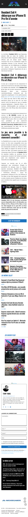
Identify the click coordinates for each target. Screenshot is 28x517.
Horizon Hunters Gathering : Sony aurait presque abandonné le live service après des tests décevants (14, 485)
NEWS (2, 284)
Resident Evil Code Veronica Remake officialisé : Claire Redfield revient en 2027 (12, 305)
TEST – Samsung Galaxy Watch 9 (11, 480)
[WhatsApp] (9, 34)
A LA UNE (3, 308)
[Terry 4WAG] (2, 25)
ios (6, 213)
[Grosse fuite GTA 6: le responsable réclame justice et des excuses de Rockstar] (5, 232)
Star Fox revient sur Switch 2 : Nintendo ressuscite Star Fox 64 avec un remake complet (13, 323)
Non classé (6, 22)
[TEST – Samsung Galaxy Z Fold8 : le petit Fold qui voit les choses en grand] (5, 260)
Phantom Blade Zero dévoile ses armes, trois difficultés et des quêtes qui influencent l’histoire (18, 241)
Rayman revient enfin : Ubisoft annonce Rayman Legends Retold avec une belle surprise (13, 314)
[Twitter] (5, 34)
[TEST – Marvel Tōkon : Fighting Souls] (5, 251)
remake (18, 213)
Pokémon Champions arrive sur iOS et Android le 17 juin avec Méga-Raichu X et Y (13, 296)
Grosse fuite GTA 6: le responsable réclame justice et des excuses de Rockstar (17, 232)
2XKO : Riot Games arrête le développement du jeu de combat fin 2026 (13, 465)
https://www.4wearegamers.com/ (9, 396)
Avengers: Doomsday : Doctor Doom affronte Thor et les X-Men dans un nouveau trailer (18, 268)
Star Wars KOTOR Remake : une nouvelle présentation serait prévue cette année (13, 288)
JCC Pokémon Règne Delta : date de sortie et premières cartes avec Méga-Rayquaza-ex (14, 470)
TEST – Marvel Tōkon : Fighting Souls (16, 250)
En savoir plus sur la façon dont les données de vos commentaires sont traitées (13, 452)
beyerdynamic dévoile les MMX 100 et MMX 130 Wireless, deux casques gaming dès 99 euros (13, 475)
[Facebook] (2, 34)
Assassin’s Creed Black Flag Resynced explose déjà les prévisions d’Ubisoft (12, 281)
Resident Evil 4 (5, 215)
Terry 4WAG (11, 25)
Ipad (8, 213)
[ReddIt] (12, 34)
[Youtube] (10, 406)
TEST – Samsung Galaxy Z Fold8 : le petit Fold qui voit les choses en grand (18, 259)
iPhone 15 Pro (13, 213)
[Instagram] (5, 406)
